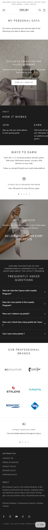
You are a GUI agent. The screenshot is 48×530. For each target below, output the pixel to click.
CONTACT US (7, 458)
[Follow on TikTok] (23, 516)
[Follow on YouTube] (16, 516)
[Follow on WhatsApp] (29, 516)
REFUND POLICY (9, 470)
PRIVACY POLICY (9, 466)
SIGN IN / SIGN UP (24, 82)
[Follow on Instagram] (10, 516)
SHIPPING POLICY (9, 474)
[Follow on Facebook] (3, 516)
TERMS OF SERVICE (10, 462)
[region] (24, 183)
